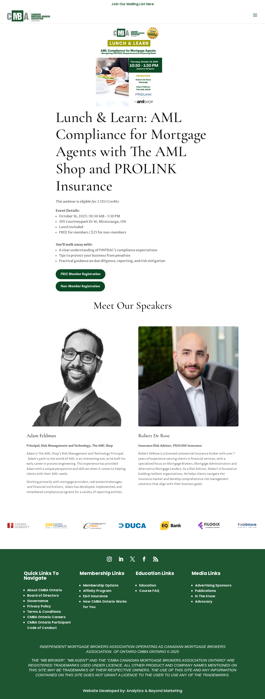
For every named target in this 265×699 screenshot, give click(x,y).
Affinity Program (97, 590)
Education (147, 585)
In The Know (205, 596)
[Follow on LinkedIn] (121, 559)
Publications (205, 590)
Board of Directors (43, 595)
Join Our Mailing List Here (132, 4)
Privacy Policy (39, 606)
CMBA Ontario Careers (46, 617)
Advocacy (203, 601)
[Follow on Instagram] (109, 559)
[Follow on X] (132, 559)
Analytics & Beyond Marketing (154, 690)
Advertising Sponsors (213, 585)
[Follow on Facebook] (144, 559)
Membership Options (100, 585)
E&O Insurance (95, 596)
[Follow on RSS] (156, 559)
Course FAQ (149, 590)
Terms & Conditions (44, 611)
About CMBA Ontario (44, 590)
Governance (37, 600)
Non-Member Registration (80, 286)
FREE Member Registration (80, 274)
